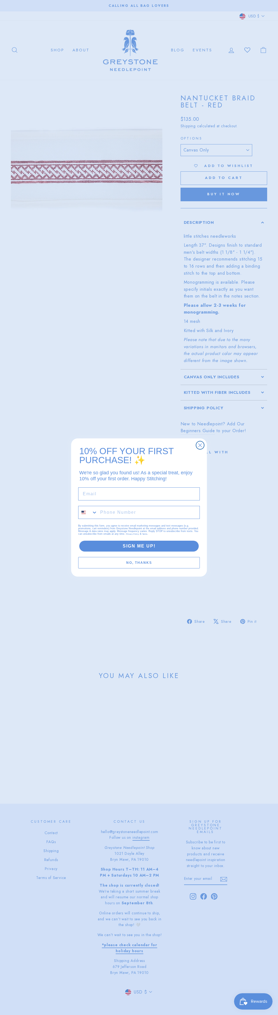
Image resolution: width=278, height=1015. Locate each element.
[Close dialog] (200, 445)
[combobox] (87, 512)
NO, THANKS (139, 563)
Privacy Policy (132, 534)
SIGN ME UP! (139, 546)
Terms (144, 534)
